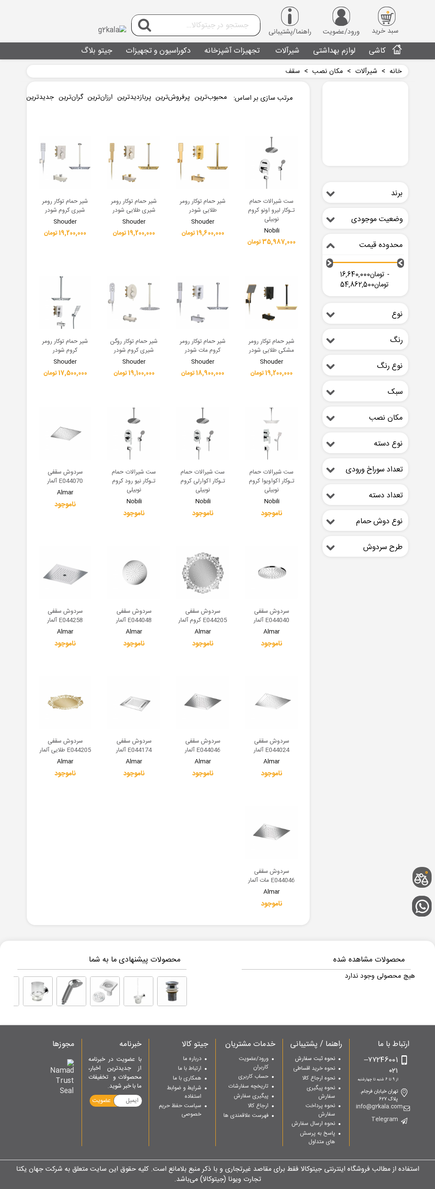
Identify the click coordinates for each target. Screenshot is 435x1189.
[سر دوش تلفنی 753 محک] (71, 991)
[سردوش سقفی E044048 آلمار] (133, 572)
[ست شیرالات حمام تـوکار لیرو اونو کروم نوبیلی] (271, 162)
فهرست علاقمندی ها (245, 1116)
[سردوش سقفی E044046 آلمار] (202, 702)
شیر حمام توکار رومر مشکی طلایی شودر (271, 346)
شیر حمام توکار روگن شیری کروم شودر (134, 346)
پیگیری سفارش (251, 1096)
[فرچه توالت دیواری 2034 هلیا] (138, 991)
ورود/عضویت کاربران (253, 1063)
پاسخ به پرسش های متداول (317, 1138)
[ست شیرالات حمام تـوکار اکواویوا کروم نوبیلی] (271, 433)
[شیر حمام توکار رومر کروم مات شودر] (202, 302)
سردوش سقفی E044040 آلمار (271, 616)
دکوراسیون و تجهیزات (158, 51)
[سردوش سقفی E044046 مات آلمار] (271, 832)
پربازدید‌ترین (134, 97)
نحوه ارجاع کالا (318, 1078)
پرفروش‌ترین (172, 97)
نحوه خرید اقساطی (314, 1069)
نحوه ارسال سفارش (313, 1124)
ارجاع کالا (258, 1106)
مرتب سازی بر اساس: (263, 98)
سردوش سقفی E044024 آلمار (271, 746)
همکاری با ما (187, 1078)
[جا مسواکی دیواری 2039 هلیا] (38, 991)
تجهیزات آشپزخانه (232, 51)
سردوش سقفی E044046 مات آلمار (271, 876)
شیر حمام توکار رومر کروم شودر (65, 346)
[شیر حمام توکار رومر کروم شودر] (65, 302)
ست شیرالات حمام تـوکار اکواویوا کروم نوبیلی (271, 481)
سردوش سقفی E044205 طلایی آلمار (65, 746)
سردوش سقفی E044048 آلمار (134, 616)
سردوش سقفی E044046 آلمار (202, 746)
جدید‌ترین (40, 97)
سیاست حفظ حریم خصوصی (180, 1110)
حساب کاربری (253, 1077)
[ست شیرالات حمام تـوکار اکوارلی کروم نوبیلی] (202, 433)
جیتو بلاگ (96, 51)
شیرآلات (286, 51)
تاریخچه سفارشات (248, 1086)
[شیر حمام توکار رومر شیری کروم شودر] (65, 162)
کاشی (377, 51)
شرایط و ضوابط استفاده (184, 1092)
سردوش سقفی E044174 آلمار (134, 746)
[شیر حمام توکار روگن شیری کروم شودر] (133, 302)
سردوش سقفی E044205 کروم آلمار (202, 616)
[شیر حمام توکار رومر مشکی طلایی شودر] (271, 302)
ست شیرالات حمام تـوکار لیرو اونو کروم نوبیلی (271, 210)
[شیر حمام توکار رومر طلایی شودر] (202, 162)
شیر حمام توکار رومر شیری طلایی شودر (134, 206)
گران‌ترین (71, 97)
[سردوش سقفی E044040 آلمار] (271, 572)
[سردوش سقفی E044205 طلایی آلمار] (65, 702)
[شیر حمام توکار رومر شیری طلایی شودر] (133, 162)
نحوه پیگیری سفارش (321, 1092)
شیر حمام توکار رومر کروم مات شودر (203, 346)
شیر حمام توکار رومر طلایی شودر (203, 206)
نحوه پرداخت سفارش (320, 1110)
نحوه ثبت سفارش (315, 1059)
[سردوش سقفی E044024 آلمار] (271, 702)
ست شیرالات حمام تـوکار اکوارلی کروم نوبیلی (203, 481)
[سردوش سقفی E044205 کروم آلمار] (202, 572)
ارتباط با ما (189, 1069)
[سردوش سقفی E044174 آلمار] (133, 702)
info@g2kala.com (379, 1107)
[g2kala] (79, 23)
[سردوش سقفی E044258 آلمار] (65, 572)
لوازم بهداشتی (334, 51)
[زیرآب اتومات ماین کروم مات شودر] (172, 991)
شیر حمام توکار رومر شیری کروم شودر (65, 206)
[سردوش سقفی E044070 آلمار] (65, 433)
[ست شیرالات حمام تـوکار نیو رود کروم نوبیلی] (133, 433)
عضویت (101, 1101)
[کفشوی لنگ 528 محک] (105, 991)
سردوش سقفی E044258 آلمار (65, 616)
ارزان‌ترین (100, 97)
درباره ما (192, 1059)
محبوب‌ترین (211, 97)
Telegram (384, 1120)
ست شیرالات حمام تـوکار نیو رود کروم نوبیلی (134, 481)
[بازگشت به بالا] (424, 850)
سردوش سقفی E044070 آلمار (65, 477)
